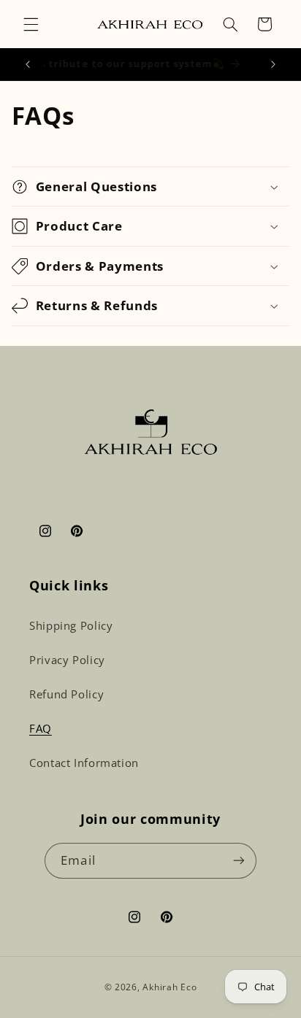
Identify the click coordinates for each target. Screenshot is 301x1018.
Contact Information (84, 762)
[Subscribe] (238, 861)
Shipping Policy (71, 625)
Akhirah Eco (169, 987)
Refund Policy (66, 694)
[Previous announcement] (28, 64)
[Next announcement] (273, 64)
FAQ (40, 728)
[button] (30, 24)
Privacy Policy (67, 659)
